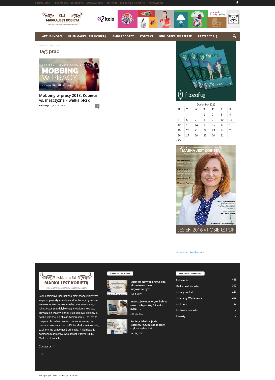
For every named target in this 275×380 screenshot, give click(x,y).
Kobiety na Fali (184, 292)
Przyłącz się (156, 2)
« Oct (179, 140)
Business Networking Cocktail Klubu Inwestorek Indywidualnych (148, 285)
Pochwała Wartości (187, 310)
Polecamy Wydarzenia (189, 298)
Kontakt (111, 2)
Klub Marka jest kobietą (68, 2)
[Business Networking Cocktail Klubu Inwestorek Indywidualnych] (117, 287)
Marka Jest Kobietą (187, 286)
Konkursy (181, 304)
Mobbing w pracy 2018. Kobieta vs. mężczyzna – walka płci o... (68, 98)
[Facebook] (237, 3)
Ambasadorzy (94, 2)
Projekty (180, 316)
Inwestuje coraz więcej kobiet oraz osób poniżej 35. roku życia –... (148, 305)
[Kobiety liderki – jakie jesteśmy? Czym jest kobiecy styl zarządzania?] (117, 326)
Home (42, 45)
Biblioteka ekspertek (132, 2)
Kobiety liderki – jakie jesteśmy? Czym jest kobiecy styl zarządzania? (147, 324)
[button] (234, 36)
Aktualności (43, 2)
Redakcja (44, 105)
